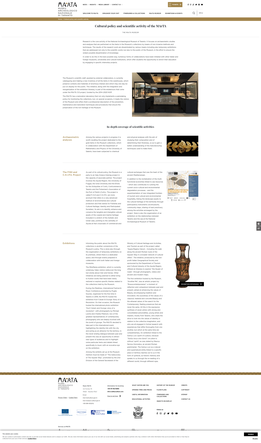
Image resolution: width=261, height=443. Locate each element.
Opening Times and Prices (142, 390)
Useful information (140, 394)
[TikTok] (193, 5)
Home (60, 19)
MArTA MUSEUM (155, 13)
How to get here (112, 396)
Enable (251, 434)
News (85, 4)
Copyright (185, 390)
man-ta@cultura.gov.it (90, 397)
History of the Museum (166, 385)
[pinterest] (199, 5)
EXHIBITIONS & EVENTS (173, 13)
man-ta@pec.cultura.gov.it (91, 400)
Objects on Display (164, 401)
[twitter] (196, 5)
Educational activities (141, 399)
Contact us (116, 4)
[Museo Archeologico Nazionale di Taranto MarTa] (67, 9)
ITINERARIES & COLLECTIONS (134, 13)
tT (259, 228)
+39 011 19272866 (113, 388)
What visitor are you (140, 385)
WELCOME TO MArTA (90, 13)
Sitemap (184, 394)
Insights (93, 4)
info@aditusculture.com (115, 391)
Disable (255, 438)
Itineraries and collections (163, 395)
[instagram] (190, 5)
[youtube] (202, 5)
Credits (184, 385)
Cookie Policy (32, 438)
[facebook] (188, 5)
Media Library (103, 4)
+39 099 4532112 (88, 403)
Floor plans (161, 390)
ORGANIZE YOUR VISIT (110, 13)
